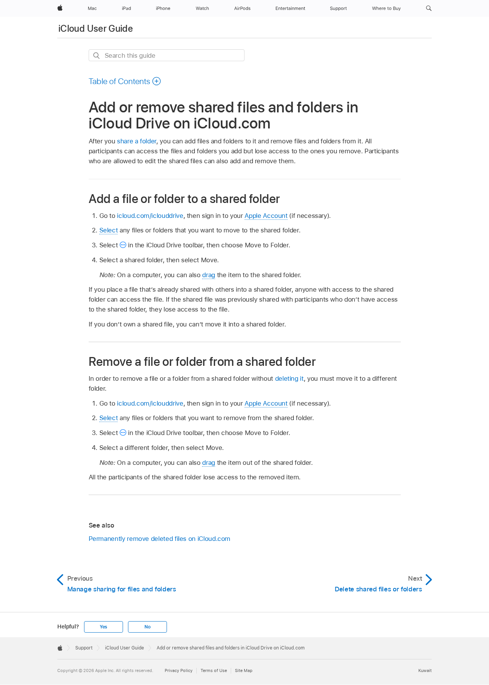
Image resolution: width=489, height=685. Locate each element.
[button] (429, 8)
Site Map (244, 670)
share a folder (136, 141)
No (147, 627)
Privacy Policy (179, 670)
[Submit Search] (97, 56)
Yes (103, 627)
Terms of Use (214, 670)
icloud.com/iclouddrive (150, 215)
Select (108, 230)
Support (83, 648)
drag (208, 275)
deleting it (289, 378)
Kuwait (425, 670)
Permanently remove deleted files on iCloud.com (160, 538)
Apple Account (265, 215)
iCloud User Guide (95, 28)
